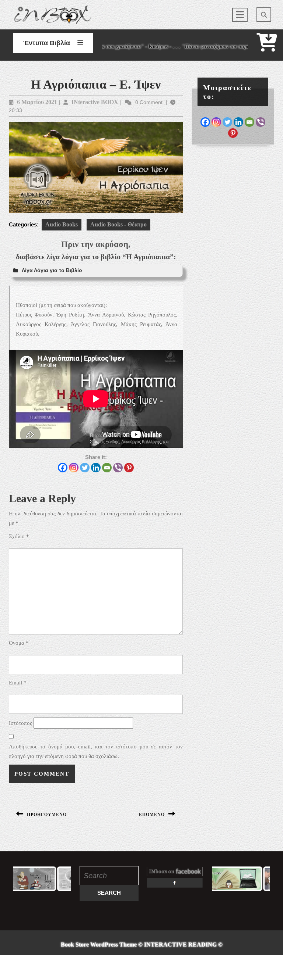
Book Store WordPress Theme (99, 944)
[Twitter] (85, 467)
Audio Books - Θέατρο (118, 224)
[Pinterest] (129, 467)
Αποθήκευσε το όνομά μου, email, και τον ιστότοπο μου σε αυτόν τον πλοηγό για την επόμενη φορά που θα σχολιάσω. (96, 751)
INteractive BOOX (94, 102)
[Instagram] (73, 467)
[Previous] (29, 879)
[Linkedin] (96, 467)
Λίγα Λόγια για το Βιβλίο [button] (52, 270)
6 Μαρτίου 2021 (37, 102)
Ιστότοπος (20, 723)
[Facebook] (62, 467)
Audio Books (61, 224)
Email (18, 683)
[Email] (107, 467)
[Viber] (118, 467)
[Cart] (266, 47)
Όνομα (19, 643)
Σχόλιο (19, 536)
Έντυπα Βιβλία (46, 43)
